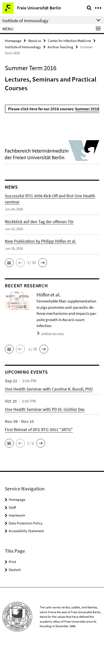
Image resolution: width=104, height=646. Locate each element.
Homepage (13, 40)
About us (34, 40)
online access (52, 333)
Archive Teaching (60, 47)
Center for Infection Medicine (69, 40)
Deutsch (15, 569)
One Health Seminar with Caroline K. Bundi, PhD (49, 389)
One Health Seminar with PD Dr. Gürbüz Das (45, 409)
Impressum (17, 515)
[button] (9, 263)
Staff (12, 507)
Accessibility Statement (26, 531)
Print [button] (12, 561)
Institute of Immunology (23, 47)
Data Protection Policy (25, 523)
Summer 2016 (87, 108)
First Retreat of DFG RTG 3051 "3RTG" (39, 429)
